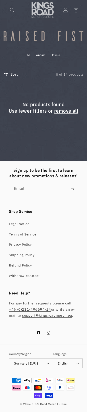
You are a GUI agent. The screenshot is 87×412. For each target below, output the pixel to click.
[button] (12, 10)
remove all (66, 111)
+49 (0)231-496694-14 (30, 309)
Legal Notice (19, 224)
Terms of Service (22, 234)
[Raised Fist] (44, 40)
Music (56, 55)
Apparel (41, 55)
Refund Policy (20, 265)
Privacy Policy (20, 244)
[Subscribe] (73, 188)
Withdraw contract (24, 276)
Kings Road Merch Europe (49, 404)
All (29, 55)
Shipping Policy (21, 255)
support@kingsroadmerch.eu (47, 315)
